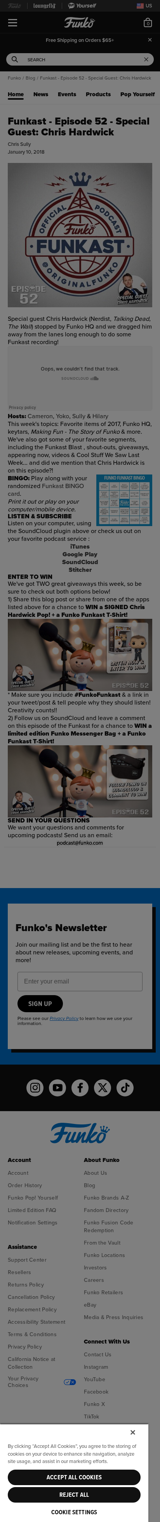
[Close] (132, 1432)
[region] (74, 1472)
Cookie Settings (74, 1512)
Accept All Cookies (74, 1477)
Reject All (74, 1495)
